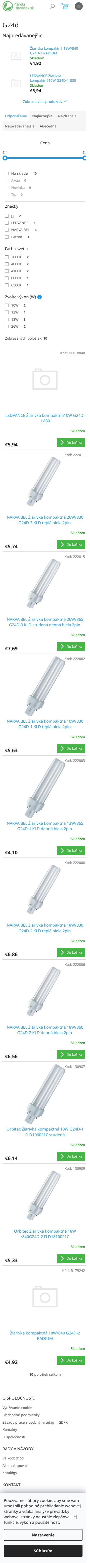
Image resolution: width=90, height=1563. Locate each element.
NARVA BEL (23, 229)
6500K (19, 285)
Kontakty (9, 1429)
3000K (19, 257)
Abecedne (48, 126)
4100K (19, 271)
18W (18, 319)
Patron (20, 236)
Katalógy (9, 1472)
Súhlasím (43, 1551)
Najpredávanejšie (19, 126)
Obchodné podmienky (21, 1414)
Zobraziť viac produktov (42, 101)
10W (18, 305)
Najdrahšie (67, 116)
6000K (19, 277)
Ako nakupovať (14, 1465)
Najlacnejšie (42, 116)
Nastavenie (43, 1535)
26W (18, 326)
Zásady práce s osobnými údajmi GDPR (35, 1422)
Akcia (18, 180)
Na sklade (23, 173)
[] (16, 215)
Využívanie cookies (18, 1407)
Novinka (21, 187)
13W (18, 312)
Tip (16, 194)
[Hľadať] (53, 6)
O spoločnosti (13, 1437)
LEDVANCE (23, 222)
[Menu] (79, 6)
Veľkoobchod (13, 1458)
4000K (19, 264)
